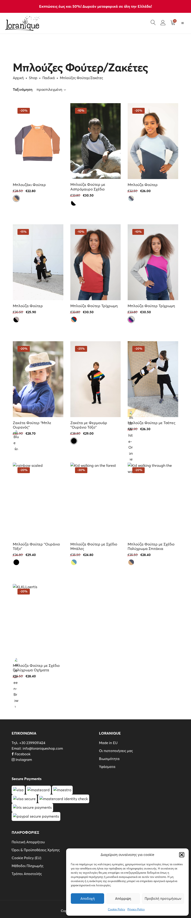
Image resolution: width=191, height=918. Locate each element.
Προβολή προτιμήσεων (163, 898)
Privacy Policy (136, 909)
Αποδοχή (87, 898)
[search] (153, 23)
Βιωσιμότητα (109, 758)
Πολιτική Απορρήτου (28, 842)
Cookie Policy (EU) (26, 858)
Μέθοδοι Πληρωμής (27, 866)
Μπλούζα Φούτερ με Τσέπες (151, 423)
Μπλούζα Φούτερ (143, 185)
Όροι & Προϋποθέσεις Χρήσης (36, 850)
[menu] (183, 23)
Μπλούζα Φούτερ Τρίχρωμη (94, 306)
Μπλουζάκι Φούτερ (29, 185)
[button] (181, 854)
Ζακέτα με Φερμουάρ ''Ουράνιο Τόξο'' (88, 425)
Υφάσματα (107, 766)
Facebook (22, 754)
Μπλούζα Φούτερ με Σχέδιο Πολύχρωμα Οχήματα (36, 667)
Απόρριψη (123, 898)
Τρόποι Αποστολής (27, 874)
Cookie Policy (116, 909)
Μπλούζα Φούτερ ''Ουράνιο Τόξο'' (36, 546)
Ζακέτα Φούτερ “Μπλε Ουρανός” (32, 425)
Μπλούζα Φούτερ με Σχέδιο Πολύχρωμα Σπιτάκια (151, 546)
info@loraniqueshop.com (43, 748)
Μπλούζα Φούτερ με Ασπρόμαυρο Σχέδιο (87, 186)
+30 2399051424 (32, 743)
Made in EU (108, 743)
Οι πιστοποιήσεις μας (116, 751)
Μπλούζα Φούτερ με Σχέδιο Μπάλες (93, 546)
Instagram (23, 759)
